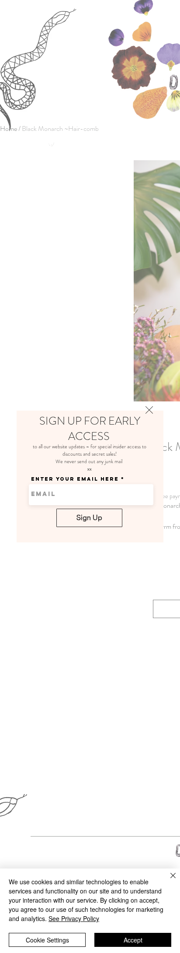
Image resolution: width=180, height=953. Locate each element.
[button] (149, 410)
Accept (133, 939)
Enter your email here (75, 479)
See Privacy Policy (73, 918)
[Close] (167, 880)
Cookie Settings (47, 939)
